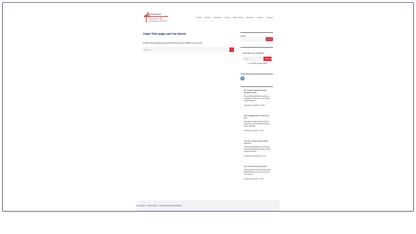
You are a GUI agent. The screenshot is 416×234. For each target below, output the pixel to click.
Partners (250, 17)
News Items (238, 17)
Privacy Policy (152, 206)
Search (243, 36)
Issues (227, 17)
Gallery (260, 17)
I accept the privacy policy (257, 63)
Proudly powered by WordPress (170, 206)
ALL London (140, 206)
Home (199, 17)
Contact (269, 17)
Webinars (218, 17)
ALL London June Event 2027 (255, 166)
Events (208, 17)
